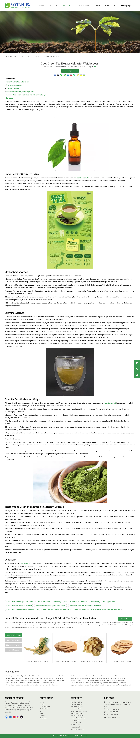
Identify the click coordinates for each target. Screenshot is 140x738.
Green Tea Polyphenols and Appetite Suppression (60, 609)
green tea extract (25, 563)
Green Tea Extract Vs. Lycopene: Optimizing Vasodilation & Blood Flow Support (30, 683)
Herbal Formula (75, 727)
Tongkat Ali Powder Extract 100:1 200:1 (37, 661)
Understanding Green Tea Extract (18, 82)
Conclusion (10, 98)
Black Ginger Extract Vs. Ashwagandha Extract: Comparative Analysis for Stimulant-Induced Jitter (35, 680)
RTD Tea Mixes (75, 725)
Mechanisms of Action (14, 85)
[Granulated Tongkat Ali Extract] (121, 646)
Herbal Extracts (13, 650)
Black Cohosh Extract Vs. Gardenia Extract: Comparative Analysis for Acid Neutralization (98, 678)
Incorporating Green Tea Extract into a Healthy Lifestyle (26, 95)
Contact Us (124, 619)
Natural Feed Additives (78, 718)
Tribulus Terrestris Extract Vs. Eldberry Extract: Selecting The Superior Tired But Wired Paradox (34, 678)
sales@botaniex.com (113, 717)
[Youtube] (14, 717)
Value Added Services (77, 729)
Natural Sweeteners (77, 713)
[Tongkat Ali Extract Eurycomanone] (65, 646)
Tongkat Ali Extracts (13, 635)
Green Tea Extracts (13, 640)
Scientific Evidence (12, 88)
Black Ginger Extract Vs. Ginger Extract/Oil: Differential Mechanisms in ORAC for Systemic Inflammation (37, 676)
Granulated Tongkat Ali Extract (121, 661)
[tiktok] (21, 717)
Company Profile (45, 706)
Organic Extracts (76, 722)
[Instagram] (18, 717)
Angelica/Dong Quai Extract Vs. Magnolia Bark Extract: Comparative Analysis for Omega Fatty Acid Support (102, 685)
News (41, 713)
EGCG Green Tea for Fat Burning (49, 601)
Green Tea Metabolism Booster (75, 601)
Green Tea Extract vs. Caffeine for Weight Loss (22, 609)
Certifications (44, 709)
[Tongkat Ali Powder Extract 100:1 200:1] (37, 646)
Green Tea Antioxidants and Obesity (19, 605)
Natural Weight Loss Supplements (102, 601)
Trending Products (76, 702)
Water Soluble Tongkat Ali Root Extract (93, 661)
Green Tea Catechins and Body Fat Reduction (85, 605)
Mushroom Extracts (13, 645)
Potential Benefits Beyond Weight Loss (20, 92)
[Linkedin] (10, 717)
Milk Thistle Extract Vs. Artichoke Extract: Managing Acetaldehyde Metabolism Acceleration (98, 683)
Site (94, 67)
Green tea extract (81, 178)
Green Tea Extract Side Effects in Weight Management (101, 609)
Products (42, 704)
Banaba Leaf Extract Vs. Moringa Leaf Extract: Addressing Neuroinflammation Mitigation (98, 680)
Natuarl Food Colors (77, 716)
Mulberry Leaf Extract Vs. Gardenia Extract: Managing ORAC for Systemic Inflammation (32, 685)
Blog (41, 711)
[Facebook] (6, 717)
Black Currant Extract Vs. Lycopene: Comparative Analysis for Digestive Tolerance (96, 676)
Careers (42, 716)
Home (42, 702)
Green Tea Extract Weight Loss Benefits (20, 601)
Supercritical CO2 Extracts (79, 711)
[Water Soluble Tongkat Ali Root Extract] (93, 646)
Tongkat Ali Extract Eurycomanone (65, 661)
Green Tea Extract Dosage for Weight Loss (50, 605)
